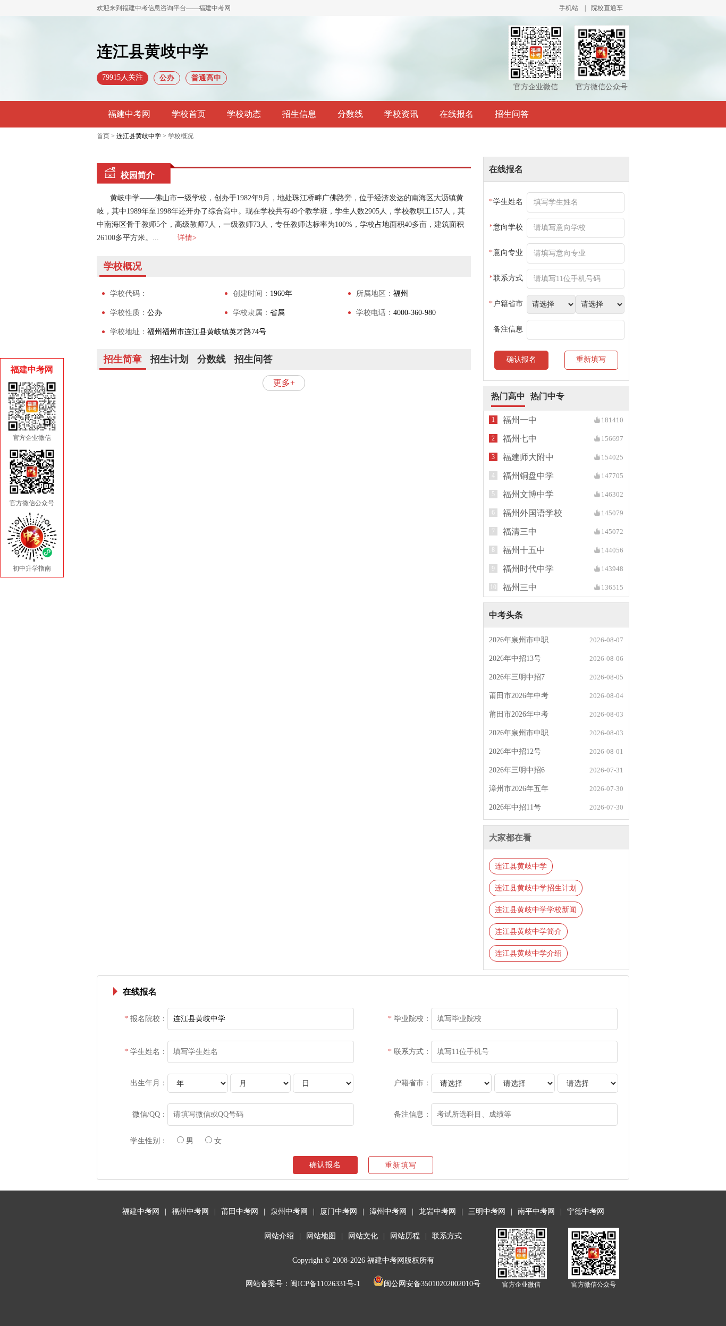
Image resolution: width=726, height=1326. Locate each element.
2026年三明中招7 (517, 677)
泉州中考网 (289, 1212)
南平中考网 (536, 1212)
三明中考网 (486, 1212)
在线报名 (457, 113)
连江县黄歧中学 (138, 136)
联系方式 (447, 1236)
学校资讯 (401, 113)
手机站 (568, 8)
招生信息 (299, 113)
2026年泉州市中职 (518, 640)
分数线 (350, 113)
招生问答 (512, 113)
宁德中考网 (585, 1212)
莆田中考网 (239, 1212)
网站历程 (405, 1236)
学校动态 (244, 113)
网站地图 (321, 1236)
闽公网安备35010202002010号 (432, 1284)
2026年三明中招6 (517, 770)
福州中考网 (190, 1212)
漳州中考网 (388, 1212)
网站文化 (363, 1236)
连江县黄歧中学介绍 (528, 953)
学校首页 (189, 113)
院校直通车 (607, 8)
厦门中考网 (338, 1212)
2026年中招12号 (515, 751)
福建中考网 (129, 113)
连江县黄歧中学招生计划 (536, 888)
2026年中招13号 (515, 658)
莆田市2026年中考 (518, 696)
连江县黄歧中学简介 (528, 932)
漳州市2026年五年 (518, 789)
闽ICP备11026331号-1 (325, 1284)
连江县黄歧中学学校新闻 (536, 910)
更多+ (284, 382)
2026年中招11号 (515, 807)
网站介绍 (279, 1236)
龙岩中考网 (437, 1212)
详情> (187, 238)
